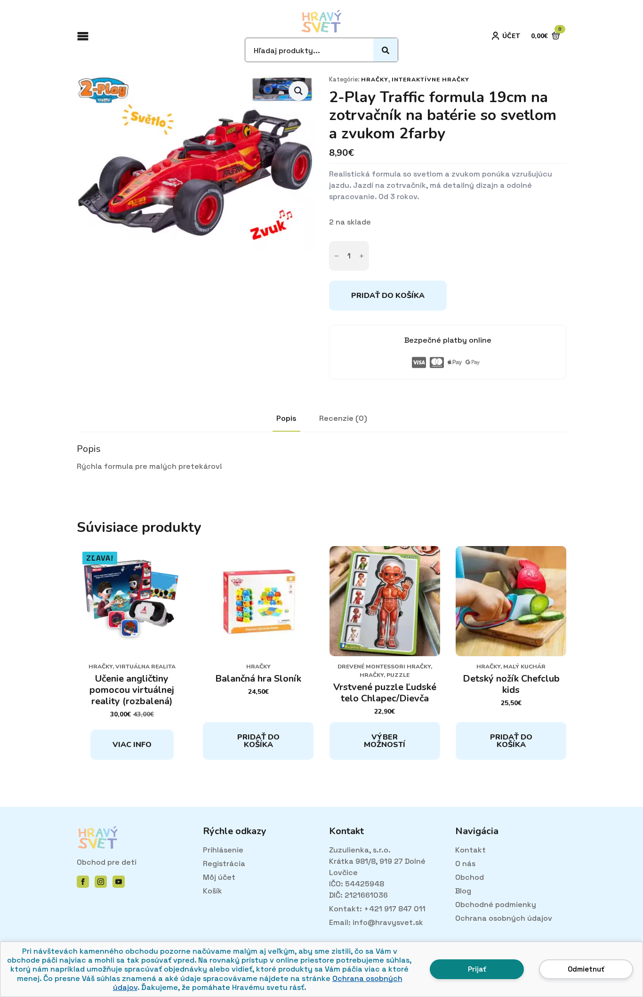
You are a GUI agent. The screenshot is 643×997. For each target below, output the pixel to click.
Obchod (469, 877)
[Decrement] (336, 255)
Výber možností (384, 741)
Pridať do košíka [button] (258, 741)
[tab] (286, 418)
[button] (298, 91)
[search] (385, 50)
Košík (212, 891)
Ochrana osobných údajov (503, 918)
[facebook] (83, 882)
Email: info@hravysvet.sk (376, 922)
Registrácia (224, 863)
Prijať (477, 969)
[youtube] (119, 882)
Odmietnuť (586, 969)
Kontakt (470, 850)
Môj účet (219, 877)
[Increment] (361, 255)
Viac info (132, 745)
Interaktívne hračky (430, 79)
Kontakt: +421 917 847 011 (377, 909)
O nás (465, 863)
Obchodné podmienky (495, 904)
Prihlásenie (223, 850)
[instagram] (101, 882)
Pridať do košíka (388, 295)
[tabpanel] (321, 457)
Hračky (374, 79)
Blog (463, 891)
